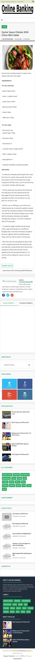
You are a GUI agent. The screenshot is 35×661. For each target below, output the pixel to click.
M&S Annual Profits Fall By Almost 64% (22, 554)
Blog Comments (9, 303)
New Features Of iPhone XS (20, 422)
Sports (18, 485)
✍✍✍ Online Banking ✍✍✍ (22, 650)
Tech (23, 485)
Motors (18, 482)
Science (12, 485)
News (23, 482)
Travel (29, 485)
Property (5, 485)
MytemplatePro (17, 658)
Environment (6, 478)
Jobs (24, 478)
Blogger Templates (9, 656)
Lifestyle (5, 482)
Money (12, 482)
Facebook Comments (26, 303)
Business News (7, 474)
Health (19, 478)
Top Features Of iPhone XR (20, 454)
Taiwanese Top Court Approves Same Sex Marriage (21, 544)
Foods (4, 26)
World (4, 489)
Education (16, 474)
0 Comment (26, 39)
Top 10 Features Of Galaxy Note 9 (21, 533)
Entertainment (25, 474)
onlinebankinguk (25, 282)
